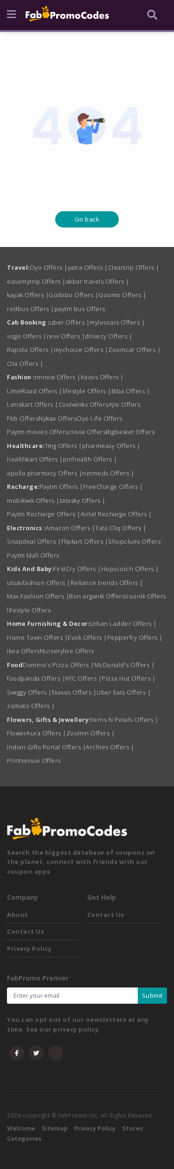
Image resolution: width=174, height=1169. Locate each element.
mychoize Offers (81, 349)
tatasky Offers (83, 500)
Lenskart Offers (32, 404)
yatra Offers (88, 267)
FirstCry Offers (77, 569)
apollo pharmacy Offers (44, 473)
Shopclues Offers (134, 541)
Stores (132, 1128)
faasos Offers (74, 692)
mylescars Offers (117, 322)
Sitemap (55, 1128)
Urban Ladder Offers (123, 623)
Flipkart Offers (85, 541)
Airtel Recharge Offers (116, 514)
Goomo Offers (122, 295)
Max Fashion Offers (38, 596)
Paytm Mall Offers (33, 555)
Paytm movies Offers (37, 432)
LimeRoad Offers (35, 391)
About (17, 914)
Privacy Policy (29, 948)
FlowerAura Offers (36, 733)
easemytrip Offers (36, 281)
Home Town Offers (37, 637)
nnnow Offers (58, 377)
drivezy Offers (108, 336)
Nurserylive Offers (67, 651)
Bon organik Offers (97, 596)
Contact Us (25, 931)
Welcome (21, 1128)
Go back (87, 219)
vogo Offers (27, 336)
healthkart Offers (35, 459)
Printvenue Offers (34, 760)
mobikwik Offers (33, 500)
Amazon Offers (70, 528)
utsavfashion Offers (39, 582)
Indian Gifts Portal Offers (46, 747)
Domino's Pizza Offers (58, 665)
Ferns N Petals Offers (124, 719)
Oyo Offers (49, 267)
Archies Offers (110, 747)
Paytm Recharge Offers (44, 514)
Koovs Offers (102, 377)
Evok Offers (87, 637)
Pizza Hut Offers (128, 678)
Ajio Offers (125, 404)
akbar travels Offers (97, 281)
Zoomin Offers (90, 733)
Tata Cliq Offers (120, 528)
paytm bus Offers (79, 309)
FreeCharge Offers (113, 486)
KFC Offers (83, 678)
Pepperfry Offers (135, 637)
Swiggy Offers (29, 692)
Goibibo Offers (73, 295)
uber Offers (70, 322)
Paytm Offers (61, 486)
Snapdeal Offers (34, 541)
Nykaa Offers (58, 418)
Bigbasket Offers (130, 432)
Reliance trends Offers (107, 582)
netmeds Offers (108, 473)
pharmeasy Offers (111, 446)
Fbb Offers (23, 418)
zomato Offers (31, 705)
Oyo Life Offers (99, 418)
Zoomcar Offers (134, 349)
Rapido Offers (30, 349)
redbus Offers (30, 309)
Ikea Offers (23, 651)
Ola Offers (25, 363)
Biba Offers (130, 391)
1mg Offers (63, 446)
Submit (152, 995)
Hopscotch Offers (130, 569)
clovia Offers (87, 432)
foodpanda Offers (36, 678)
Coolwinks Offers (83, 404)
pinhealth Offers (90, 459)
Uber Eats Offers (124, 692)
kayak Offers (28, 295)
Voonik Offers (145, 596)
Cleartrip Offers (134, 267)
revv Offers (66, 336)
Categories (24, 1138)
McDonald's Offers (124, 665)
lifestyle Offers (87, 391)
